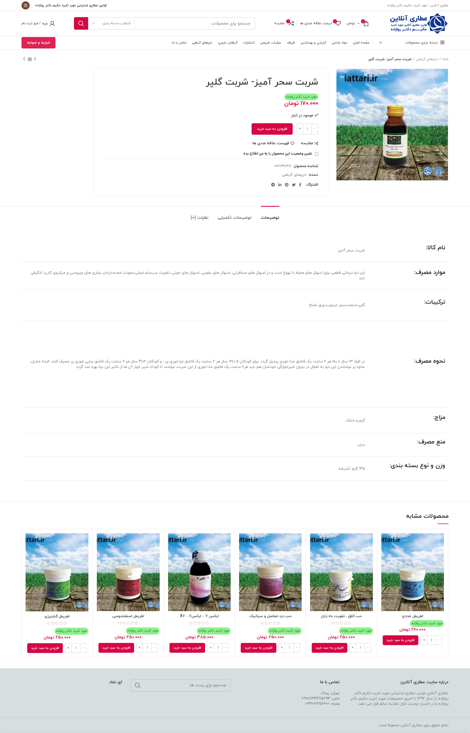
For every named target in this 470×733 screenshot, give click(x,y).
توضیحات (270, 218)
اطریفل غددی (412, 616)
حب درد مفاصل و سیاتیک (270, 616)
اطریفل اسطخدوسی (128, 616)
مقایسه (307, 143)
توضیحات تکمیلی (235, 218)
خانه (445, 59)
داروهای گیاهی (427, 59)
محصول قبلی (35, 59)
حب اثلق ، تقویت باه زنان (341, 616)
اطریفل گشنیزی (57, 616)
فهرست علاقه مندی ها (270, 143)
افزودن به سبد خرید (272, 129)
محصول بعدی (24, 59)
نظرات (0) (199, 218)
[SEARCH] (81, 23)
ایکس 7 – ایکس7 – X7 (199, 616)
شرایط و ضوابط (38, 42)
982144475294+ (315, 698)
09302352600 (317, 703)
